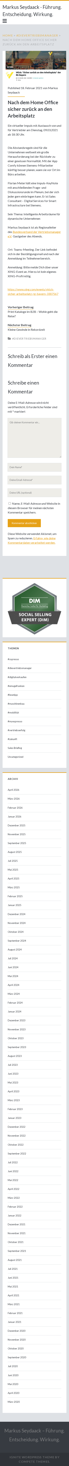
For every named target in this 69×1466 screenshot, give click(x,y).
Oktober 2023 (16, 1038)
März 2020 (14, 1401)
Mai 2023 (13, 1082)
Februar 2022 (15, 1206)
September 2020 (17, 1357)
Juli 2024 (13, 958)
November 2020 (17, 1339)
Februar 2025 (15, 896)
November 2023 (17, 1029)
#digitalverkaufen (17, 677)
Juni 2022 (13, 1171)
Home (8, 35)
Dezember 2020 (16, 1330)
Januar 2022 (14, 1215)
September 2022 (17, 1153)
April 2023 (13, 1091)
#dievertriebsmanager (37, 35)
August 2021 (15, 1259)
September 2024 (17, 940)
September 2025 (17, 843)
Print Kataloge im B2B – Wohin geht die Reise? (33, 314)
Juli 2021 (13, 1268)
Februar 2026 (15, 807)
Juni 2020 (13, 1375)
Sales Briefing (15, 747)
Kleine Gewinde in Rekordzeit (26, 329)
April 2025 (13, 878)
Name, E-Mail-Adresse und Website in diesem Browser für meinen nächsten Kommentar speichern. (34, 508)
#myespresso (15, 721)
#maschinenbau (16, 703)
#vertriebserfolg (16, 730)
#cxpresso (13, 659)
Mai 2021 (13, 1286)
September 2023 (17, 1047)
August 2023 (15, 1055)
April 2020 (13, 1392)
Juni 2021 (13, 1277)
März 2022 (14, 1197)
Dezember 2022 (16, 1126)
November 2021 (17, 1233)
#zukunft (12, 739)
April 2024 (13, 984)
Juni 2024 (13, 967)
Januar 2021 (14, 1321)
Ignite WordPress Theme (32, 1457)
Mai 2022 (13, 1180)
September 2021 (17, 1250)
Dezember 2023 (16, 1020)
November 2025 (17, 834)
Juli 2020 (13, 1366)
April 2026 (13, 789)
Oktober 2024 (16, 931)
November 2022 (17, 1135)
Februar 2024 (15, 1002)
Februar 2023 (15, 1109)
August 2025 (15, 851)
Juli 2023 (13, 1064)
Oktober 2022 (16, 1144)
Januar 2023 (14, 1117)
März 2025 (14, 887)
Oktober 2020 (16, 1348)
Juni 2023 (13, 1073)
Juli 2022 (13, 1162)
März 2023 (14, 1100)
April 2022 (13, 1188)
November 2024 (17, 923)
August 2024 (15, 949)
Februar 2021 (15, 1313)
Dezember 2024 (16, 914)
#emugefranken (16, 685)
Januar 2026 (14, 816)
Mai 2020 (13, 1384)
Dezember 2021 (16, 1224)
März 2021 (14, 1304)
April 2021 (13, 1295)
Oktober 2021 (16, 1242)
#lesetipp (13, 694)
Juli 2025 (13, 860)
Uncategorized (15, 756)
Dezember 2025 (16, 825)
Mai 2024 (13, 976)
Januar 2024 (14, 1011)
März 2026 (14, 798)
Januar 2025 (14, 905)
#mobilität (13, 712)
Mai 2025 (13, 869)
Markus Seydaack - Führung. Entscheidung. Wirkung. (32, 10)
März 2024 (14, 993)
